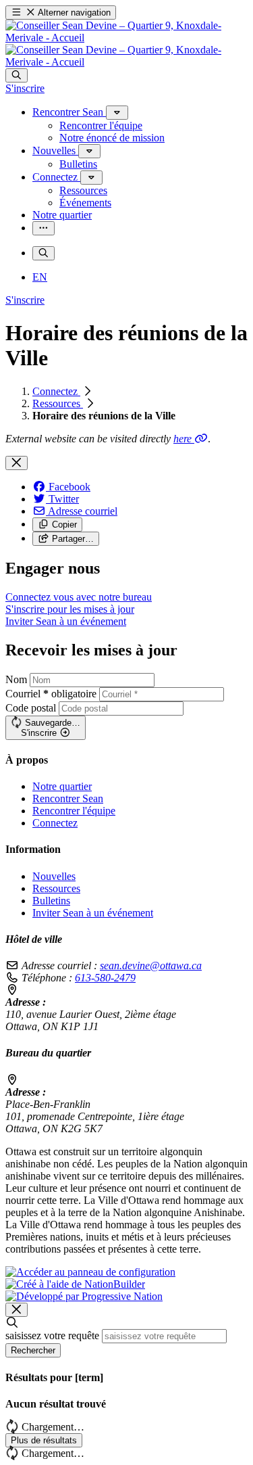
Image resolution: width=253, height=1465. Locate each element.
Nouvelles (54, 876)
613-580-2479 (105, 977)
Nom (16, 679)
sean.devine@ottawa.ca (151, 965)
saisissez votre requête (52, 1335)
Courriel (50, 693)
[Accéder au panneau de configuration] (90, 1272)
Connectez (56, 391)
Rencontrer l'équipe (73, 810)
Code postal (30, 708)
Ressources (57, 403)
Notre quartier (62, 786)
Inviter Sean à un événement (92, 912)
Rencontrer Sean (67, 798)
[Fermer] (16, 463)
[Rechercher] (16, 75)
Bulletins (51, 900)
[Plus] (117, 113)
